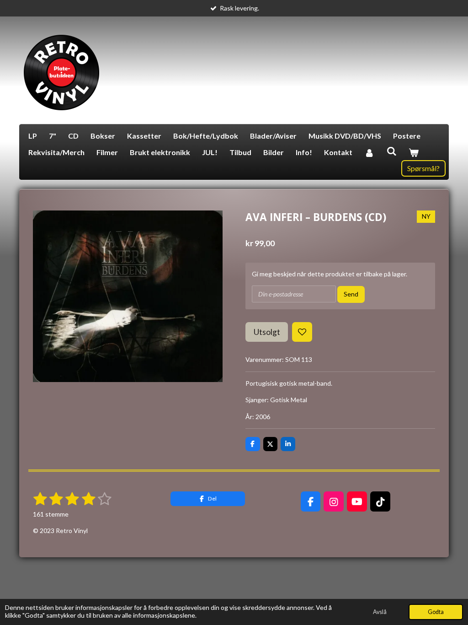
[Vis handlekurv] (414, 152)
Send (351, 294)
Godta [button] (436, 612)
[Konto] (369, 152)
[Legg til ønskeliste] (302, 332)
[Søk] (391, 150)
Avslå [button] (380, 612)
